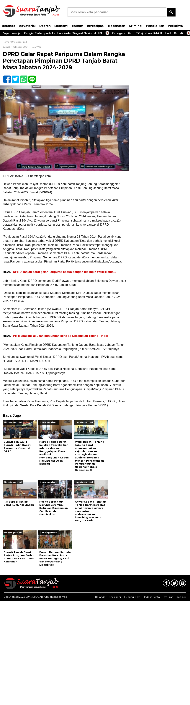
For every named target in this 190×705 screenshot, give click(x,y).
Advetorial (27, 26)
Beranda (8, 26)
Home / (7, 41)
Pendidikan (155, 26)
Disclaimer (115, 597)
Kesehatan (116, 26)
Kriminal (135, 26)
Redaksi (181, 597)
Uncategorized (19, 41)
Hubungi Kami (132, 597)
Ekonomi (61, 26)
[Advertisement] (160, 66)
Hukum (77, 26)
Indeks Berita (152, 597)
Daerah (45, 26)
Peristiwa (175, 26)
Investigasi (95, 26)
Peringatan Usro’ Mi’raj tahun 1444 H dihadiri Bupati (134, 33)
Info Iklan (168, 597)
